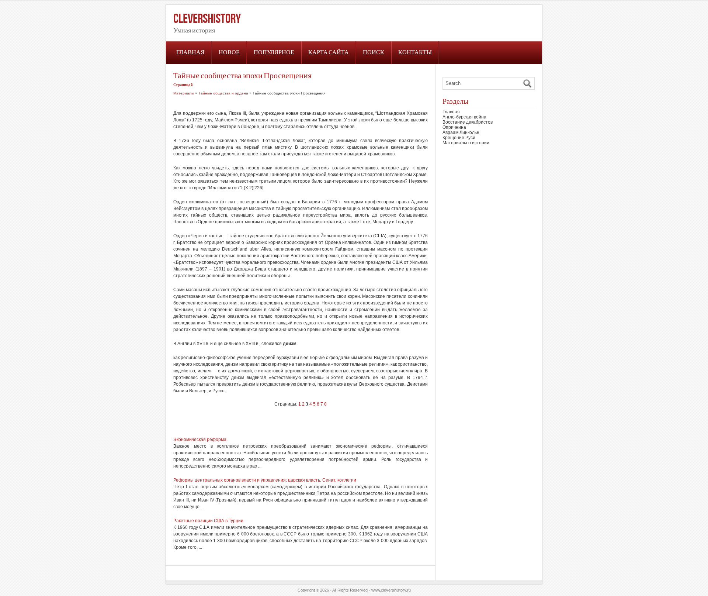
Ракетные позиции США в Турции (208, 520)
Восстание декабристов (467, 122)
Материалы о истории (465, 142)
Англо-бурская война (464, 117)
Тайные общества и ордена (223, 93)
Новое (229, 52)
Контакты (415, 52)
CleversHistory (207, 19)
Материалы (183, 93)
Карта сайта (328, 52)
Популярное (274, 52)
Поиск (373, 52)
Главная (190, 52)
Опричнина (454, 127)
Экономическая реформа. (200, 439)
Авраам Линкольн (460, 132)
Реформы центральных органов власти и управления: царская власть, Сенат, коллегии (264, 480)
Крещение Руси (458, 137)
